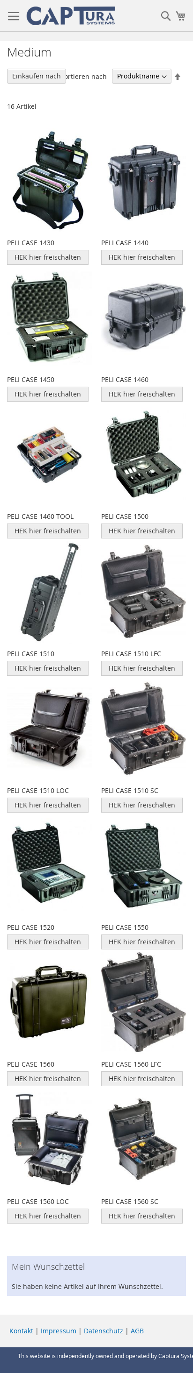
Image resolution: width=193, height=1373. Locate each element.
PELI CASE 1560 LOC (38, 1201)
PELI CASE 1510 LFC (131, 653)
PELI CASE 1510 (30, 653)
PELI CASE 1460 (124, 379)
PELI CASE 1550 (124, 927)
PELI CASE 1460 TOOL (40, 516)
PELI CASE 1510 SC (129, 790)
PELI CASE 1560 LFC (131, 1064)
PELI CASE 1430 (30, 242)
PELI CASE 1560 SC (129, 1201)
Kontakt (21, 1330)
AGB (137, 1330)
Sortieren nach (83, 75)
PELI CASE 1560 (30, 1064)
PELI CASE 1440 (124, 242)
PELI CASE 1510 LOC (38, 790)
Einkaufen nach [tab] (36, 75)
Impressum (58, 1330)
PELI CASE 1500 (124, 516)
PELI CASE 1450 (30, 379)
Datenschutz (103, 1330)
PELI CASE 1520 (30, 927)
